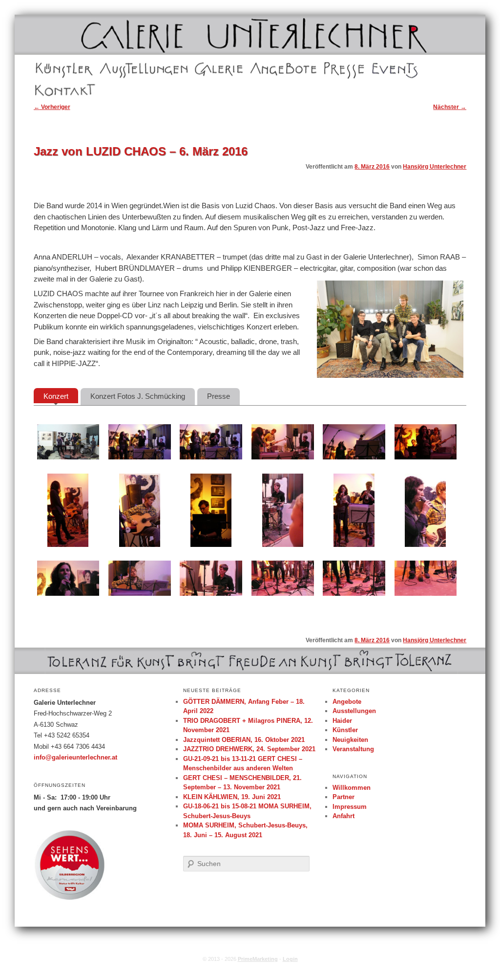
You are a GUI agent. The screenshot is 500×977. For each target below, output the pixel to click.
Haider (342, 720)
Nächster (449, 107)
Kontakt (46, 90)
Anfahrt (343, 816)
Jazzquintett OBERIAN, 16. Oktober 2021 (244, 739)
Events (381, 68)
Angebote (263, 68)
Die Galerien (211, 68)
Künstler (47, 68)
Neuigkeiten (350, 739)
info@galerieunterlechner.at (75, 757)
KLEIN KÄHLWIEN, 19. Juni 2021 (232, 797)
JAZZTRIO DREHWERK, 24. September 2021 (249, 749)
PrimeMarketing (258, 959)
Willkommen (352, 787)
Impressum (350, 806)
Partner (343, 797)
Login (290, 959)
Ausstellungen (119, 68)
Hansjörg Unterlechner (434, 166)
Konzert (55, 396)
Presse (334, 68)
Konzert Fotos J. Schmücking (137, 396)
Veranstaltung (353, 749)
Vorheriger (52, 107)
